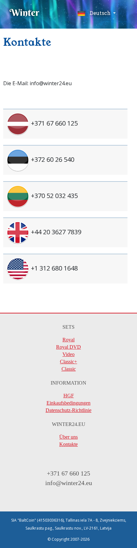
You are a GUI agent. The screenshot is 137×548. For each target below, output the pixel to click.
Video (68, 354)
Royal (68, 339)
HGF (68, 395)
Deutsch (100, 13)
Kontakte (68, 444)
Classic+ (68, 361)
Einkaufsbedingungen (68, 403)
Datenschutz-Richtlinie (68, 410)
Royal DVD (68, 347)
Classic (68, 369)
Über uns (68, 437)
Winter (25, 12)
